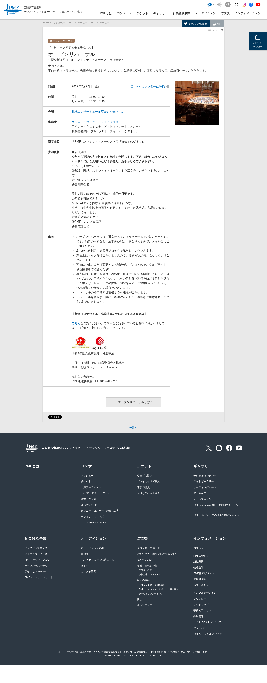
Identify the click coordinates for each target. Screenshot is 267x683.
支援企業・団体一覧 (148, 547)
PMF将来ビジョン (203, 573)
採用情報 (198, 616)
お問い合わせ (201, 585)
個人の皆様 (143, 580)
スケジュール (58, 22)
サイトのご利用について (207, 622)
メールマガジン (202, 499)
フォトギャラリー (203, 481)
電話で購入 (143, 487)
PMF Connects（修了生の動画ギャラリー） (215, 507)
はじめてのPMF (90, 505)
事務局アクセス (202, 610)
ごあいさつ (156, 553)
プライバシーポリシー (206, 627)
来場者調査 (199, 579)
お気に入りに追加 (198, 23)
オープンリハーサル (77, 22)
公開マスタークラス (36, 553)
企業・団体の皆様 (147, 565)
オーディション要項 (92, 547)
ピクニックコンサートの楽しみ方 (100, 510)
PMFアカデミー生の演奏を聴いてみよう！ (217, 514)
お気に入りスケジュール (258, 45)
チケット (86, 481)
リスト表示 (218, 29)
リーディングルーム (204, 487)
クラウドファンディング (151, 593)
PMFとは (106, 13)
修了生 (84, 565)
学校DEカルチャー (35, 571)
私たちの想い (144, 559)
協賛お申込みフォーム (150, 574)
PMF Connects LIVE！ (94, 522)
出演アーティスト (91, 487)
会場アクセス (88, 499)
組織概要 (198, 561)
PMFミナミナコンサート (39, 577)
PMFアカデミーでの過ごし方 (97, 559)
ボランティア (144, 605)
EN (214, 4)
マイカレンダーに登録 (150, 86)
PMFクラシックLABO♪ (38, 559)
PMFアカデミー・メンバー (96, 493)
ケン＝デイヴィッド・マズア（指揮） (96, 121)
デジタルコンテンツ (204, 475)
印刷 (219, 23)
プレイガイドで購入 (148, 481)
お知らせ (198, 547)
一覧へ (133, 427)
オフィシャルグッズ (92, 516)
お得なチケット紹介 (148, 493)
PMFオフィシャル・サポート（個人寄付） (160, 589)
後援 (139, 599)
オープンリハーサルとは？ (135, 402)
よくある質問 (88, 571)
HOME (46, 22)
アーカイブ (199, 493)
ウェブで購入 (144, 475)
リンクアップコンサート (38, 547)
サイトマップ (201, 604)
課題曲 (84, 553)
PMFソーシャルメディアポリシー (212, 633)
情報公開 (198, 567)
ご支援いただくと (147, 570)
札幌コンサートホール (97, 111)
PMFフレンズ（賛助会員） (152, 585)
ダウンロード (201, 598)
